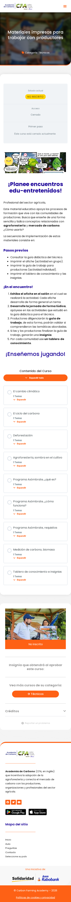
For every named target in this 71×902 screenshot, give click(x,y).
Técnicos (43, 52)
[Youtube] (19, 802)
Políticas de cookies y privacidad (35, 897)
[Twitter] (13, 802)
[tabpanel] (35, 254)
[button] (65, 6)
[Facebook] (7, 802)
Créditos (12, 711)
